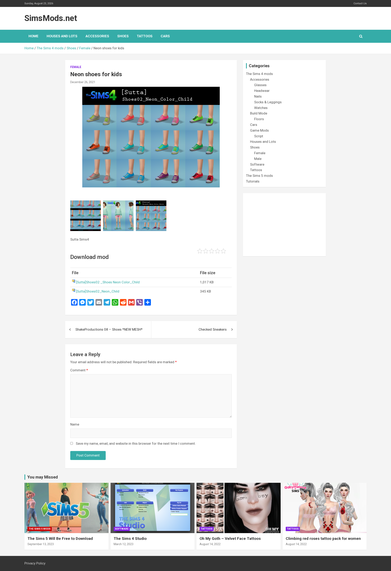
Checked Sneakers (213, 329)
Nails (258, 96)
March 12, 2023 (123, 544)
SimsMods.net (50, 18)
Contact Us (360, 3)
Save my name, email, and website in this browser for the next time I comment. (136, 443)
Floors (259, 119)
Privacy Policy (34, 563)
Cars (165, 36)
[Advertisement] (284, 224)
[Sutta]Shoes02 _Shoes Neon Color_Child (108, 282)
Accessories (97, 36)
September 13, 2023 (40, 544)
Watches (261, 108)
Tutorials (252, 181)
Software (257, 164)
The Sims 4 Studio (130, 538)
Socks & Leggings (268, 102)
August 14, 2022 (210, 544)
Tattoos (145, 36)
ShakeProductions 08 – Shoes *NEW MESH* (109, 329)
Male (257, 159)
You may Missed (42, 477)
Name (74, 424)
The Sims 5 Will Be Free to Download (60, 538)
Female (75, 67)
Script (258, 136)
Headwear (262, 91)
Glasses (260, 85)
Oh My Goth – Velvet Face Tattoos (230, 538)
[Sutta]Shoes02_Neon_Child (97, 291)
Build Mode (258, 113)
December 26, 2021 (82, 82)
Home (33, 36)
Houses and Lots (62, 36)
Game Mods (259, 130)
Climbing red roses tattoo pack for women (323, 538)
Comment (79, 370)
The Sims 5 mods (259, 176)
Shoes (123, 36)
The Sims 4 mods (259, 74)
